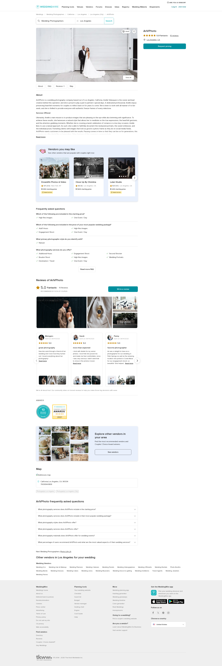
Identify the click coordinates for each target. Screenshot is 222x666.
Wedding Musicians (103, 571)
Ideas (117, 7)
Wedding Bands (42, 571)
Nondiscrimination (42, 600)
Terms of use (41, 614)
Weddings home (42, 590)
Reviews (60, 86)
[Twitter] (158, 613)
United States (161, 624)
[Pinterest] (163, 613)
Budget (77, 600)
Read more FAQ (87, 269)
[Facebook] (153, 613)
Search (109, 21)
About (40, 86)
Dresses (108, 7)
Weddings (40, 14)
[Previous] (39, 177)
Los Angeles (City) (97, 14)
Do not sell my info (43, 620)
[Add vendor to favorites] (134, 31)
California (71, 14)
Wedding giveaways (120, 597)
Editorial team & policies (45, 597)
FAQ (49, 86)
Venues (80, 7)
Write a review (123, 289)
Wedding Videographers (126, 567)
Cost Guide (78, 614)
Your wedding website (82, 590)
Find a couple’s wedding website (125, 619)
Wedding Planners (76, 567)
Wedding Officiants (145, 567)
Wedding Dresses (57, 571)
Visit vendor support (120, 630)
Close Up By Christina (86, 182)
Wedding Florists (108, 567)
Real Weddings (118, 607)
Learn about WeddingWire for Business (127, 627)
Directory (39, 635)
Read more (40, 137)
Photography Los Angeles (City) (67, 491)
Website (139, 7)
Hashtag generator (119, 594)
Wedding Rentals (161, 567)
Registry (125, 7)
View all (128, 77)
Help (76, 617)
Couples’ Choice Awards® (45, 642)
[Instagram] (168, 613)
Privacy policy (41, 617)
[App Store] (159, 603)
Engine (76, 610)
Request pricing (164, 46)
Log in (174, 7)
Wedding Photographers (55, 14)
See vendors (113, 452)
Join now (182, 7)
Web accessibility (42, 627)
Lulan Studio (116, 182)
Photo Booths (175, 567)
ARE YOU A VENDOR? (177, 3)
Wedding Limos (86, 571)
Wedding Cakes (72, 571)
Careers (39, 604)
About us (39, 594)
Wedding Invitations (142, 571)
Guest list (77, 597)
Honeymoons (118, 610)
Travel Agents (157, 571)
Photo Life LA (65, 551)
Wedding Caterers (92, 567)
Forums (99, 7)
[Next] (134, 177)
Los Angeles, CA (153, 40)
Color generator (118, 604)
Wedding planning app (121, 590)
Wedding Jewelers (172, 571)
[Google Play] (176, 603)
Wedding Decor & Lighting (122, 571)
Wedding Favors (42, 575)
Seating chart (79, 607)
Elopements (155, 7)
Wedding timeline (119, 600)
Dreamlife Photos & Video (53, 182)
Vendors (89, 7)
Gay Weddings (41, 645)
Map (71, 86)
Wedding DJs (41, 567)
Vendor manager (80, 604)
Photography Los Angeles (45, 491)
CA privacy (40, 624)
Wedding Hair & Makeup (57, 567)
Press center (40, 607)
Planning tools (68, 7)
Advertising (40, 610)
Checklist (77, 594)
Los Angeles (82, 14)
